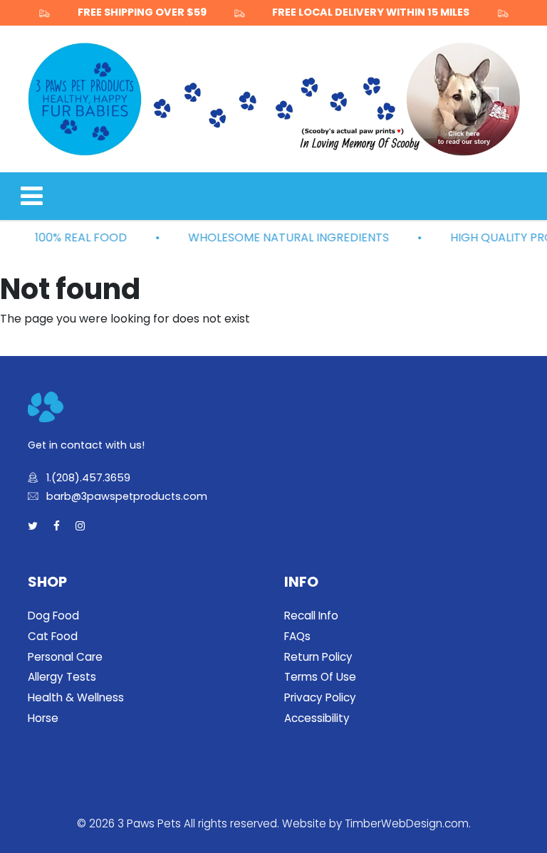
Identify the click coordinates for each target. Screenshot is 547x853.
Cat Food (53, 636)
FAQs (297, 636)
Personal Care (65, 656)
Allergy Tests (62, 676)
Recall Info (311, 615)
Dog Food (53, 615)
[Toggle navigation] (31, 196)
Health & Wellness (76, 697)
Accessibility (317, 718)
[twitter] (33, 526)
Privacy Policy (320, 697)
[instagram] (80, 526)
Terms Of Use (320, 676)
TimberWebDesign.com (407, 823)
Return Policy (318, 656)
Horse (43, 718)
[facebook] (56, 526)
